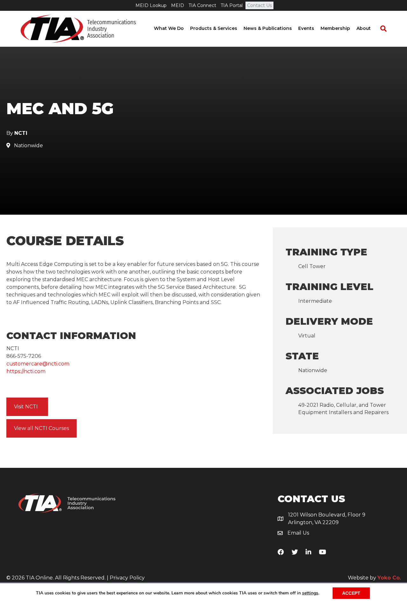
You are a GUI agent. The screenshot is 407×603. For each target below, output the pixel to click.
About (363, 28)
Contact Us (259, 5)
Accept (351, 593)
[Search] (380, 28)
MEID (177, 5)
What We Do (169, 28)
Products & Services (213, 28)
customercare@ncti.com (37, 364)
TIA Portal (232, 5)
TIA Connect (202, 5)
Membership (335, 28)
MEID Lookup (151, 5)
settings (310, 593)
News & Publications (268, 28)
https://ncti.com (25, 371)
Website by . (374, 578)
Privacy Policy (127, 578)
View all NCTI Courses (41, 428)
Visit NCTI (26, 407)
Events (306, 28)
